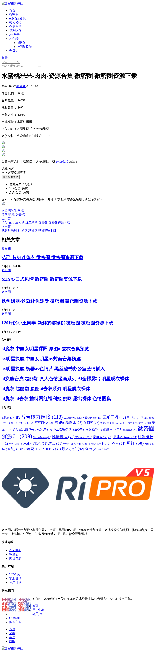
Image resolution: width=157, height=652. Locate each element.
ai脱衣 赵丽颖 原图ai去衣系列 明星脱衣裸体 (46, 388)
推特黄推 (63, 437)
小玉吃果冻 (63, 429)
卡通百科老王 (26, 423)
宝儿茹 (26, 429)
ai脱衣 (21, 42)
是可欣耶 (102, 437)
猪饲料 (68, 444)
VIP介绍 (14, 574)
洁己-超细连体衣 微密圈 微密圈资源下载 (42, 257)
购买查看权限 (10, 177)
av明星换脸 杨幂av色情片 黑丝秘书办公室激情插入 (53, 368)
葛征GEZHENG (46, 449)
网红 (135, 443)
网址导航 (15, 558)
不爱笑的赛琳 (92, 417)
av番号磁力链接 (39, 417)
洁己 (55, 443)
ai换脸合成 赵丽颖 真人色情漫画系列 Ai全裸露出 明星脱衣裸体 (65, 378)
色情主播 (15, 26)
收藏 (11, 214)
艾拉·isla (20, 449)
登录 (5, 57)
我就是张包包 (42, 437)
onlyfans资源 (17, 18)
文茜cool (83, 437)
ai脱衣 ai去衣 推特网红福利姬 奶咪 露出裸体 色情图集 (56, 398)
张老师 (95, 429)
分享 (5, 214)
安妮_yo (144, 423)
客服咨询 (15, 578)
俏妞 (146, 417)
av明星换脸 (24, 46)
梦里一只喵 (16, 444)
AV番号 (14, 34)
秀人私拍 (15, 22)
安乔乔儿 (132, 423)
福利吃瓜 (15, 30)
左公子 (81, 429)
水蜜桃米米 (35, 443)
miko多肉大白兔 (73, 418)
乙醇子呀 (114, 417)
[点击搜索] (39, 66)
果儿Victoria (125, 437)
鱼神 (92, 449)
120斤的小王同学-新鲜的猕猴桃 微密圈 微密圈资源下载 (57, 322)
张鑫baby (113, 429)
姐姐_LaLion (117, 423)
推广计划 (15, 582)
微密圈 (13, 14)
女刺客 (91, 423)
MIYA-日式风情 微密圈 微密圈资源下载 (42, 279)
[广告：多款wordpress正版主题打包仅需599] (3, 206)
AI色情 (14, 38)
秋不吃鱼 (94, 444)
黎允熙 (104, 449)
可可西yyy (44, 422)
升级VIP (14, 50)
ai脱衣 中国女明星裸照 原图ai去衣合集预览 (45, 348)
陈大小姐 (72, 449)
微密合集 (130, 429)
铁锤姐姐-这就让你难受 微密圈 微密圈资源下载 (49, 300)
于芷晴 (133, 417)
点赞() (20, 214)
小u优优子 (43, 429)
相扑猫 (80, 443)
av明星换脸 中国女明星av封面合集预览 (41, 358)
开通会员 (62, 161)
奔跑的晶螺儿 (69, 423)
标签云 (13, 554)
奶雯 (104, 423)
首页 (12, 10)
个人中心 (15, 550)
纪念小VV (113, 443)
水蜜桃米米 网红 (13, 210)
